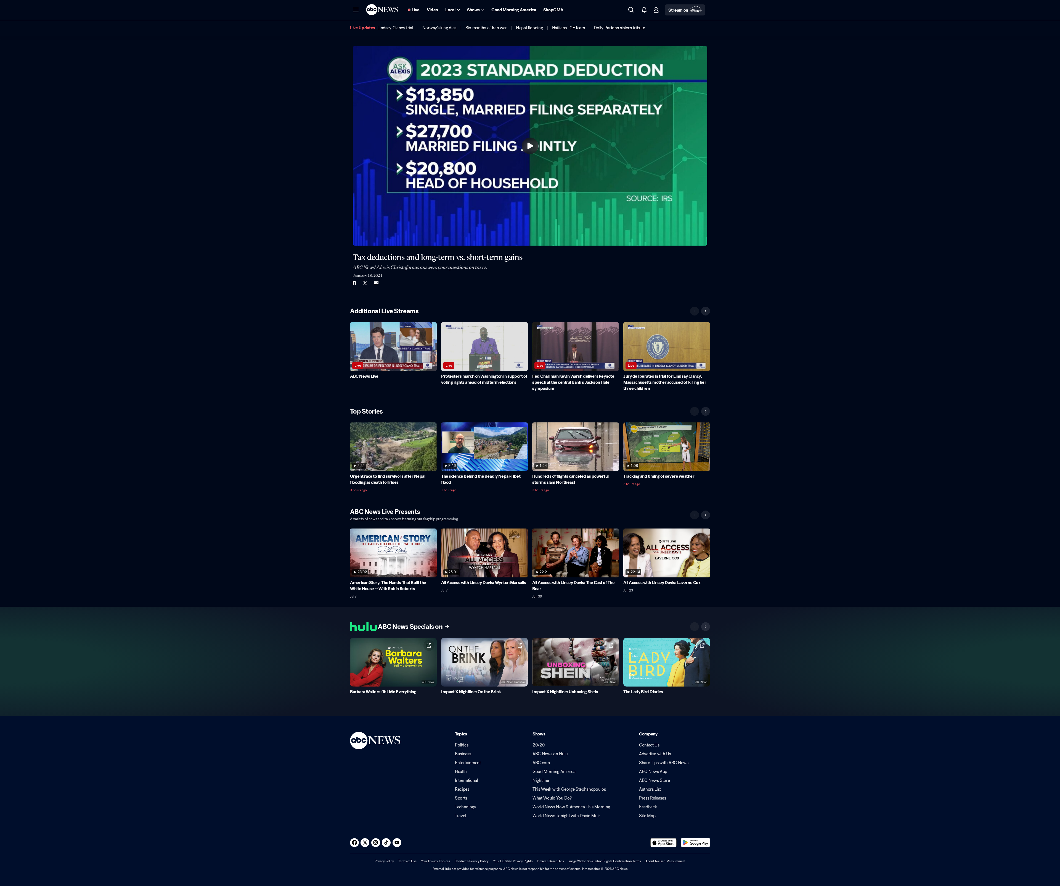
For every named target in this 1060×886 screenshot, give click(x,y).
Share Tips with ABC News (663, 763)
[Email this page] (376, 282)
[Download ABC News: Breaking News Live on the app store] (663, 842)
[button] (356, 9)
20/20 (538, 745)
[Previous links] (694, 626)
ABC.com (541, 763)
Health (461, 771)
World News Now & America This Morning (571, 807)
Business (463, 754)
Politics (461, 745)
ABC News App (653, 771)
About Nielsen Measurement (665, 861)
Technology (465, 807)
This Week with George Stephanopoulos (569, 789)
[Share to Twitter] (365, 282)
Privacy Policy (384, 861)
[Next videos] (705, 311)
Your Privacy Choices (435, 861)
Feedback (648, 807)
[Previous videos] (694, 311)
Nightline (540, 780)
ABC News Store (654, 780)
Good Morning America (554, 771)
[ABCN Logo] (382, 9)
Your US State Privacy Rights (512, 861)
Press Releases (652, 798)
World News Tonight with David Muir (566, 816)
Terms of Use (407, 861)
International (466, 780)
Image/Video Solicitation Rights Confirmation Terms (604, 861)
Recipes (462, 789)
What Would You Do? (551, 798)
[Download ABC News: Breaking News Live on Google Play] (695, 842)
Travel (460, 816)
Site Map (647, 816)
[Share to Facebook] (354, 282)
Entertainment (468, 763)
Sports (461, 798)
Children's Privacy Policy (472, 861)
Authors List (650, 789)
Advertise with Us (655, 754)
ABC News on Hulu (550, 754)
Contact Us (649, 745)
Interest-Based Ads (550, 861)
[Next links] (705, 626)
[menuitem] (395, 28)
